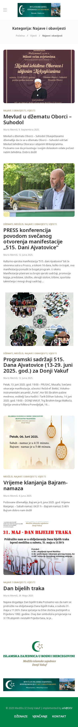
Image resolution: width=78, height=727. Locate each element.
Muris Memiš (10, 129)
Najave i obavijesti (14, 110)
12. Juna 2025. (26, 254)
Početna (20, 35)
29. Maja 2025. (26, 595)
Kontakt (59, 716)
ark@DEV (67, 708)
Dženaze (21, 716)
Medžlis (19, 224)
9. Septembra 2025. (29, 129)
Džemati (8, 224)
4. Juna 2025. (25, 495)
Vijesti (33, 35)
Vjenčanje (39, 716)
